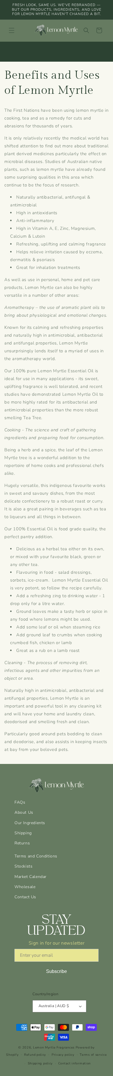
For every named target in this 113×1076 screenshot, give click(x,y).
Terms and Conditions (35, 856)
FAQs (19, 802)
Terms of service (93, 1055)
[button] (11, 30)
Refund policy (35, 1055)
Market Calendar (30, 876)
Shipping (23, 833)
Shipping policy (40, 1063)
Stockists (23, 866)
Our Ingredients (29, 823)
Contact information (74, 1063)
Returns (22, 843)
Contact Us (25, 897)
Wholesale (24, 887)
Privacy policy (63, 1055)
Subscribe (56, 971)
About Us (23, 812)
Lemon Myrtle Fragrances (53, 1047)
